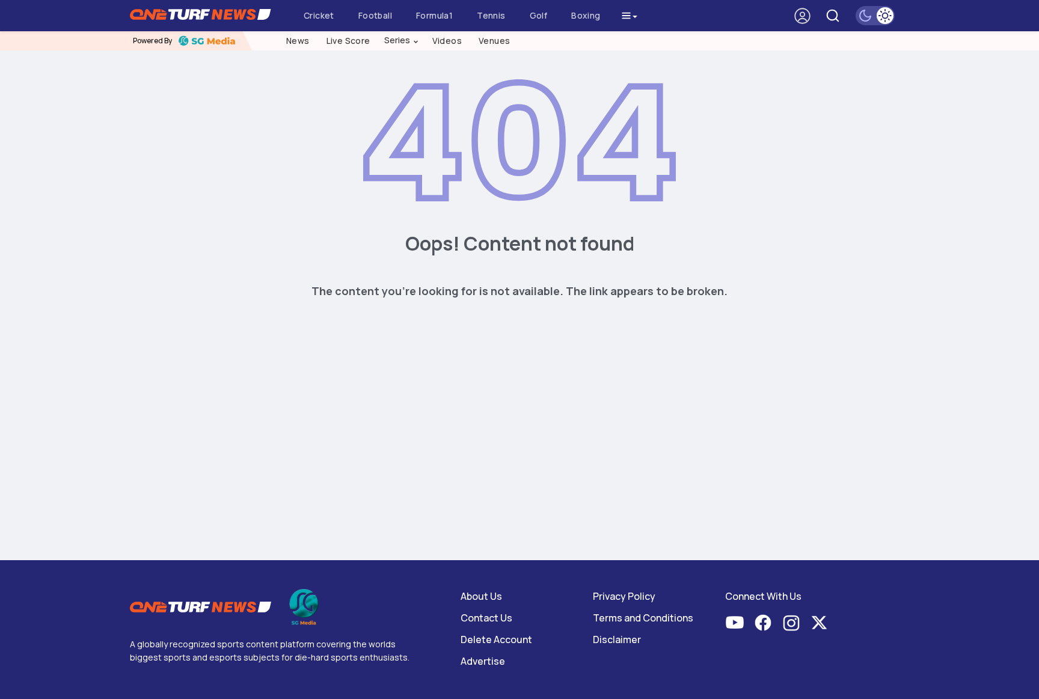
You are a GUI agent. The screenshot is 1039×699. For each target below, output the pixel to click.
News (298, 40)
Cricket (319, 15)
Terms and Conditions (643, 617)
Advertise (483, 661)
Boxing (585, 15)
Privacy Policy (624, 596)
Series (401, 40)
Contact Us (486, 617)
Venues (494, 40)
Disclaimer (617, 639)
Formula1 (434, 15)
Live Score (348, 40)
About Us (481, 596)
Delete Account (496, 639)
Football (375, 15)
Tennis (491, 15)
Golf (539, 15)
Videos (447, 40)
